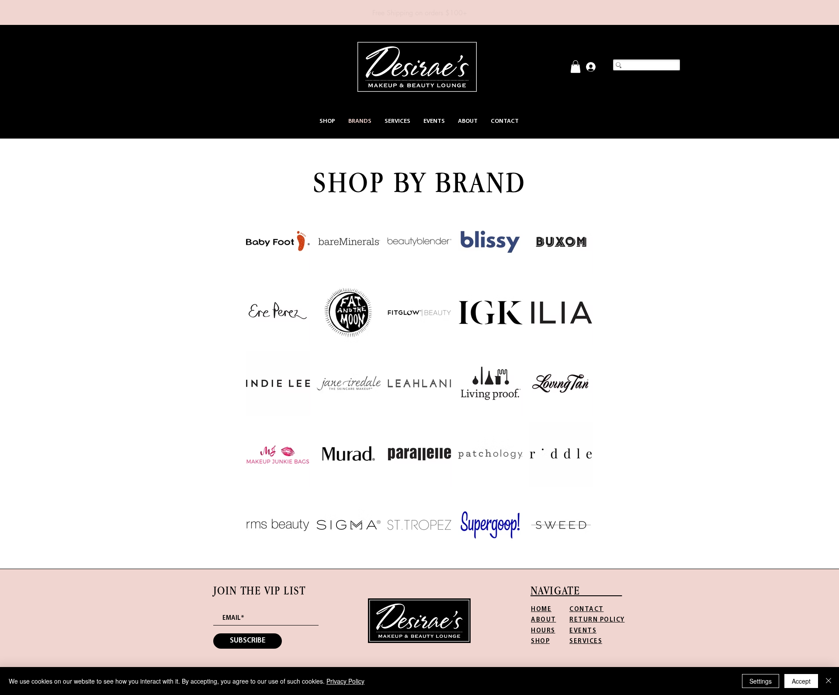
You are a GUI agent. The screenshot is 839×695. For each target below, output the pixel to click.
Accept (801, 681)
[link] (575, 66)
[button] (327, 121)
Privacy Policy (345, 681)
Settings (760, 681)
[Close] (828, 681)
